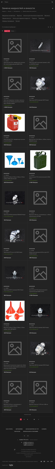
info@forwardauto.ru (28, 442)
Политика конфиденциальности (28, 449)
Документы (28, 456)
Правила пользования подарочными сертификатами (28, 453)
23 (34, 419)
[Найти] (52, 2)
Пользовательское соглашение (28, 451)
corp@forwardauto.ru (28, 443)
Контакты (17, 431)
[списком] (50, 27)
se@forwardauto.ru (28, 445)
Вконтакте (24, 435)
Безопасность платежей (30, 431)
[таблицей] (52, 27)
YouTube (27, 435)
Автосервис (19, 429)
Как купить (9, 429)
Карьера (44, 429)
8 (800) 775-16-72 (23, 439)
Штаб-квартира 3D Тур (32, 429)
